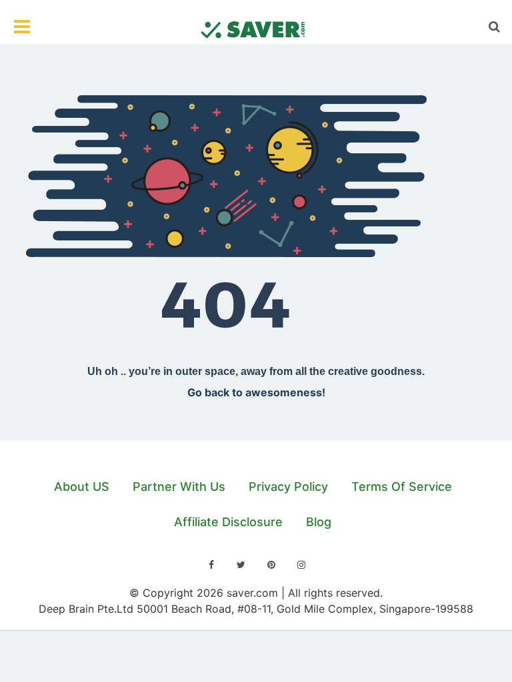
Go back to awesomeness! (256, 392)
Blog (318, 522)
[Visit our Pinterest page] (271, 564)
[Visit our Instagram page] (301, 564)
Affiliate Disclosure (228, 522)
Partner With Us (179, 487)
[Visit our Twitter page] (241, 564)
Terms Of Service (401, 487)
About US (81, 487)
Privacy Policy (288, 487)
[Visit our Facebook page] (211, 564)
